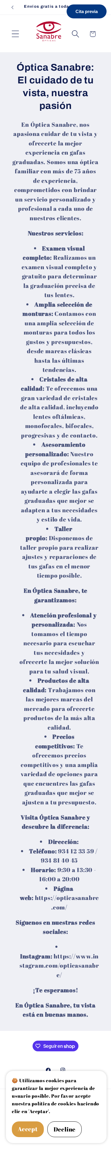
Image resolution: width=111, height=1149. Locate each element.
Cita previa (86, 11)
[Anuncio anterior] (12, 7)
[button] (15, 34)
